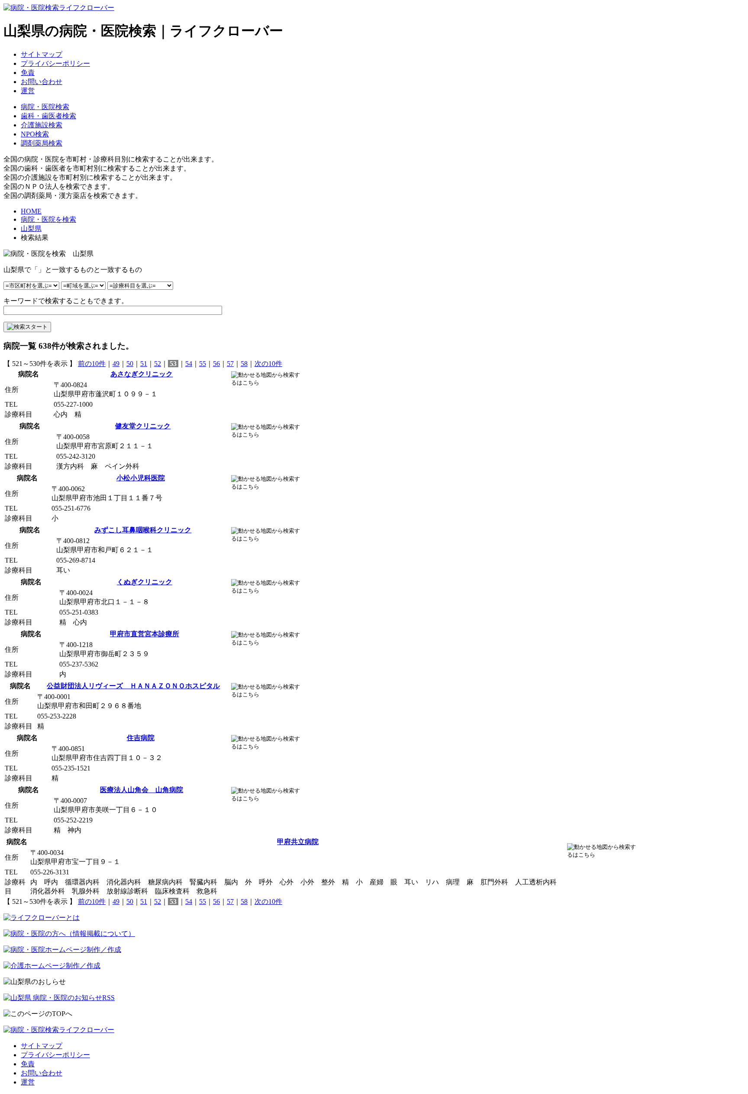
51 (143, 363)
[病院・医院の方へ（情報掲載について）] (69, 933)
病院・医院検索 (45, 106)
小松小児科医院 (140, 478)
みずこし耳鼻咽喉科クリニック (142, 530)
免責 (28, 72)
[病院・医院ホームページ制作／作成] (62, 949)
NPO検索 (35, 134)
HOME (31, 211)
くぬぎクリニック (144, 582)
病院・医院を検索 (48, 219)
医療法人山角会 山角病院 (141, 789)
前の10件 (92, 363)
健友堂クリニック (143, 426)
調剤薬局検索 (41, 143)
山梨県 (31, 228)
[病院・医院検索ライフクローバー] (58, 1029)
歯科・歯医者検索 (48, 116)
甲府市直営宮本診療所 (144, 634)
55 (202, 363)
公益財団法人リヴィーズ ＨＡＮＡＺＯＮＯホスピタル (133, 685)
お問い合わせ (41, 81)
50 (129, 363)
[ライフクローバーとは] (41, 917)
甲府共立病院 (298, 841)
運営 (28, 90)
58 (244, 363)
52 (157, 363)
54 (188, 363)
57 (230, 363)
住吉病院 (141, 737)
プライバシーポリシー (55, 63)
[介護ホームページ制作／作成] (51, 965)
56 (216, 363)
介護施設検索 (41, 125)
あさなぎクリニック (141, 374)
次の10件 (268, 363)
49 (116, 363)
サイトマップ (41, 54)
